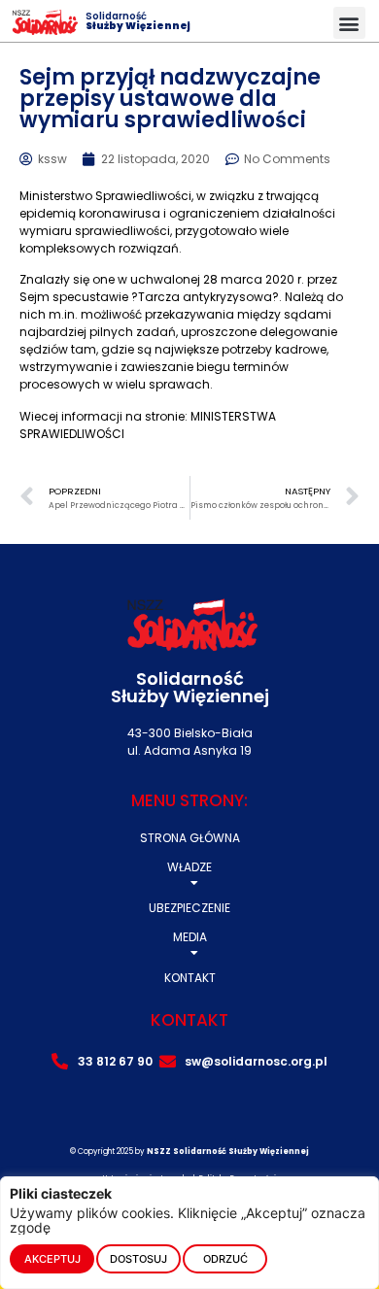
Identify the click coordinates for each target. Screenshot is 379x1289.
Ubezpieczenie (189, 907)
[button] (349, 23)
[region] (189, 1232)
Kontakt (190, 977)
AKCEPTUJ (52, 1259)
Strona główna (190, 838)
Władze (189, 867)
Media (190, 937)
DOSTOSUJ (138, 1259)
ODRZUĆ (225, 1259)
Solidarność (138, 21)
